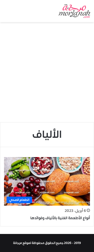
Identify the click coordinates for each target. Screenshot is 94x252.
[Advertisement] (47, 71)
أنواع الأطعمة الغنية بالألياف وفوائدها (60, 218)
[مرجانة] (74, 11)
